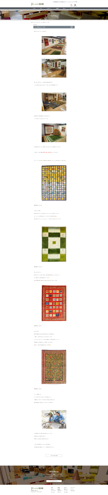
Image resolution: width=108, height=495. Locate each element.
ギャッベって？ (73, 487)
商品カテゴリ (66, 489)
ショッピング (66, 490)
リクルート (59, 492)
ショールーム (53, 492)
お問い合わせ (59, 490)
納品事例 (57, 8)
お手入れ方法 (72, 490)
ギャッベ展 (65, 492)
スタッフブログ (72, 8)
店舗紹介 (59, 487)
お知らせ (64, 8)
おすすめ (65, 487)
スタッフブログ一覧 (36, 22)
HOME (34, 8)
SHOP (41, 8)
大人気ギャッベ (49, 8)
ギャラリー (72, 489)
